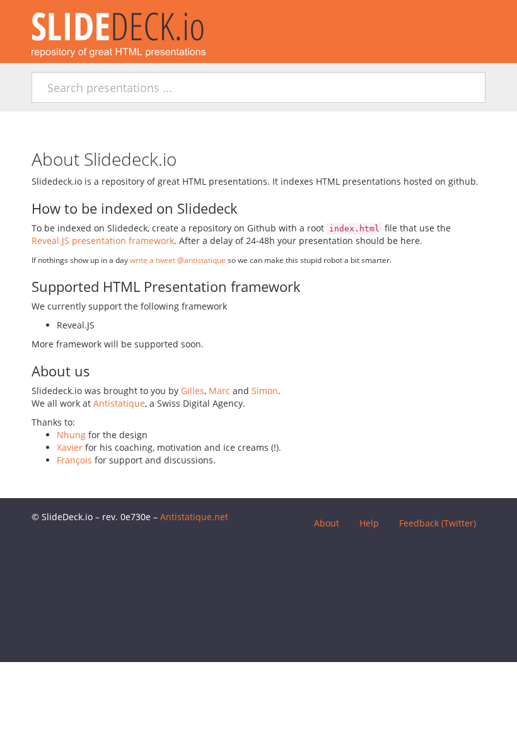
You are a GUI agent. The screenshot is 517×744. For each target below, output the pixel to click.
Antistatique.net (194, 517)
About (326, 523)
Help (369, 523)
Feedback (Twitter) (437, 523)
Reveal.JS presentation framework (103, 241)
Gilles (192, 391)
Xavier (70, 447)
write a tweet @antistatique (178, 260)
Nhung (71, 435)
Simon (265, 391)
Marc (219, 391)
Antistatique (119, 403)
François (74, 460)
